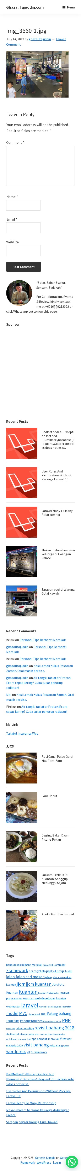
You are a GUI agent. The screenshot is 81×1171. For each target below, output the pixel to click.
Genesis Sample (45, 1158)
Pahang (52, 1013)
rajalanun (10, 1028)
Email (11, 219)
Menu (71, 7)
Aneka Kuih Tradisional (58, 914)
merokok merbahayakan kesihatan (55, 1006)
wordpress (16, 1051)
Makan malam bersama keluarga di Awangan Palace (58, 554)
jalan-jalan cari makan (25, 976)
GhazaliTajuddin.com (25, 7)
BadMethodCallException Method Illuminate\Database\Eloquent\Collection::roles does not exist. (58, 440)
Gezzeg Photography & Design (47, 971)
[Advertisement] (40, 371)
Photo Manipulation (52, 1021)
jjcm (21, 984)
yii (28, 1052)
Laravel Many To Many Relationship (57, 513)
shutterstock (13, 1034)
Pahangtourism (31, 1021)
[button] (72, 1162)
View (63, 1039)
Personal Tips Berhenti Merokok (43, 640)
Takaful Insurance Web (22, 733)
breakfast (48, 964)
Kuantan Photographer (48, 993)
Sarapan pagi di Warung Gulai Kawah (58, 591)
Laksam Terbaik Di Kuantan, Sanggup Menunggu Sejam (55, 879)
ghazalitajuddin (17, 647)
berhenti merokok (31, 965)
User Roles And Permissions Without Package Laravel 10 (57, 475)
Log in (57, 1162)
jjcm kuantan (39, 984)
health (68, 971)
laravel (29, 1005)
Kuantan (28, 991)
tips (29, 1038)
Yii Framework (39, 1052)
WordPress (44, 1162)
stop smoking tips (43, 1034)
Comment (15, 142)
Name (12, 196)
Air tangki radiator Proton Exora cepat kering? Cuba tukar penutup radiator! (38, 683)
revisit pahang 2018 (54, 1028)
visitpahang (56, 1045)
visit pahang (36, 1045)
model (12, 1013)
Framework (17, 970)
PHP (66, 1020)
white (66, 1045)
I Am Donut (50, 796)
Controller (59, 965)
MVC (23, 1013)
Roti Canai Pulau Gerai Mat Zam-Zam (57, 758)
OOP (44, 1014)
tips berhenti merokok (45, 1039)
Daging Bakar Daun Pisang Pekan (55, 837)
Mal (8, 695)
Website (12, 242)
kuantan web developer (39, 998)
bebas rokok (13, 965)
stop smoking (27, 1034)
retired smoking (25, 1028)
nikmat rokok (34, 1014)
